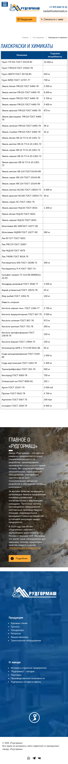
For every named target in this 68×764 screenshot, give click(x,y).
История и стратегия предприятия (28, 668)
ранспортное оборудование (26, 640)
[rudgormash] (34, 598)
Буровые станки (19, 623)
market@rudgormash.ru (55, 11)
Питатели (16, 633)
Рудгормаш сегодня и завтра (26, 681)
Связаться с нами (53, 19)
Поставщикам (38, 37)
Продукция (26, 19)
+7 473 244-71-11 (58, 7)
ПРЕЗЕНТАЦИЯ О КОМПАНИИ (25, 548)
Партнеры (16, 675)
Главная (25, 37)
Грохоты (15, 626)
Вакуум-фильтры (19, 637)
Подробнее (22, 558)
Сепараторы (17, 630)
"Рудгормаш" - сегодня (22, 671)
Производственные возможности (28, 678)
